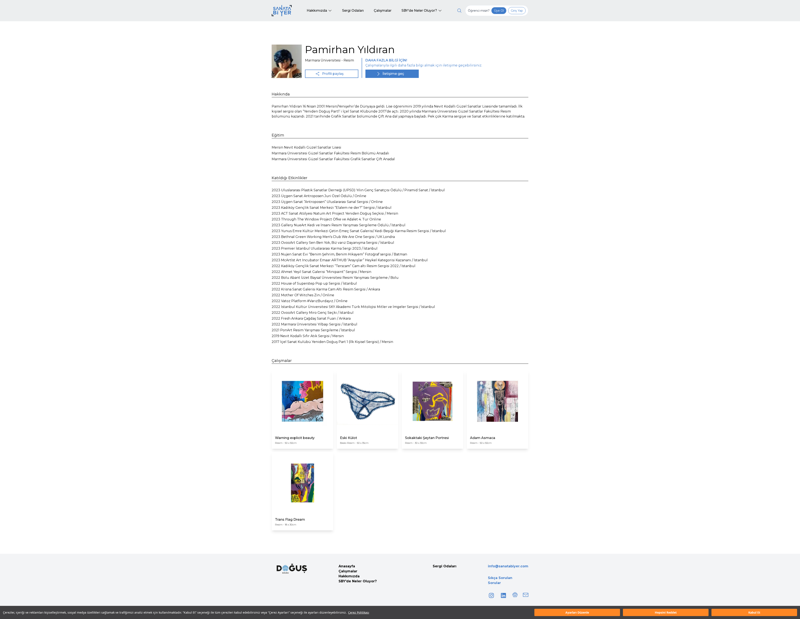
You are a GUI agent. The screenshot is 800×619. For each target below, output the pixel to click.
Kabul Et (754, 612)
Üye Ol (499, 11)
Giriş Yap (517, 11)
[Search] (459, 10)
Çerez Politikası (358, 612)
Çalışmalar (348, 571)
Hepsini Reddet (666, 612)
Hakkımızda (349, 576)
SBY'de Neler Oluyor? (358, 581)
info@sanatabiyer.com (508, 566)
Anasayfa (347, 566)
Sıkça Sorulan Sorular (500, 580)
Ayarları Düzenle (577, 612)
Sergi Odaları (444, 566)
